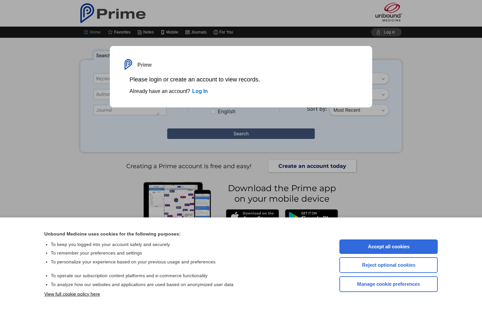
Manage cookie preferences (388, 284)
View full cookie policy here (72, 294)
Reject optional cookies (388, 265)
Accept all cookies (389, 246)
